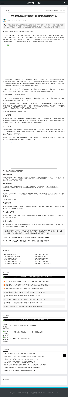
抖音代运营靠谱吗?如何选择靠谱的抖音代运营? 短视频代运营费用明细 (25, 365)
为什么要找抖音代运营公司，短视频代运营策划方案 (19, 362)
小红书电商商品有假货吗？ (43, 263)
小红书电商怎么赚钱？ (41, 259)
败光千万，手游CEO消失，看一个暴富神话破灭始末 (19, 370)
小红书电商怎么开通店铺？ (12, 256)
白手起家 (62, 10)
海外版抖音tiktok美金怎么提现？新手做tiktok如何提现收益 (23, 295)
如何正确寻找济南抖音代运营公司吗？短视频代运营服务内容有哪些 (29, 237)
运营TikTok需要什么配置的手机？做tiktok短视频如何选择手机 (24, 306)
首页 (57, 10)
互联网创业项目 (34, 3)
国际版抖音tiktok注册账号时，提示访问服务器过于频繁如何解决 (24, 288)
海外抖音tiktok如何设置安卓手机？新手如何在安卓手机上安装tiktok (25, 299)
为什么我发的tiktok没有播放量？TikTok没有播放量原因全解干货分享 (29, 241)
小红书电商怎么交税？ (41, 256)
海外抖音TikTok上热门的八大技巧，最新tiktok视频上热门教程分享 (25, 292)
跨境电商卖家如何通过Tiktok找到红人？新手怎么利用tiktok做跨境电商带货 (28, 281)
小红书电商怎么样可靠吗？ (12, 263)
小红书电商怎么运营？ (41, 261)
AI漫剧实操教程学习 (10, 254)
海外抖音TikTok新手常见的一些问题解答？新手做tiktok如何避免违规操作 (27, 285)
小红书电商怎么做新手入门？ (12, 261)
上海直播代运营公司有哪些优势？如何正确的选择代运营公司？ (23, 367)
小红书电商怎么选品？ (10, 259)
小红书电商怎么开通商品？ (43, 254)
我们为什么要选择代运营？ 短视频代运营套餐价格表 (19, 353)
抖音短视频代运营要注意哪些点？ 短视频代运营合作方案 (21, 359)
